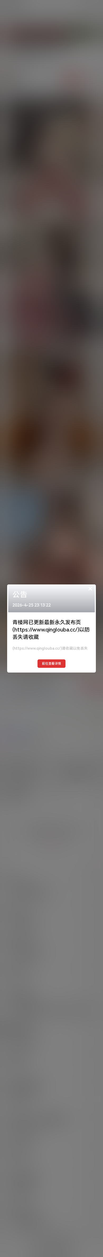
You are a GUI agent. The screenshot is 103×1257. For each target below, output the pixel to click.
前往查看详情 (51, 663)
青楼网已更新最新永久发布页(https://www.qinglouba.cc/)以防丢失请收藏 (51, 629)
